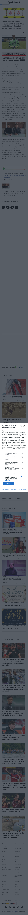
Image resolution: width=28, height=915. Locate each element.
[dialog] (14, 457)
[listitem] (14, 454)
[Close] (24, 426)
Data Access (14, 489)
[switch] (22, 457)
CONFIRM (8, 483)
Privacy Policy (22, 489)
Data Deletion (5, 489)
